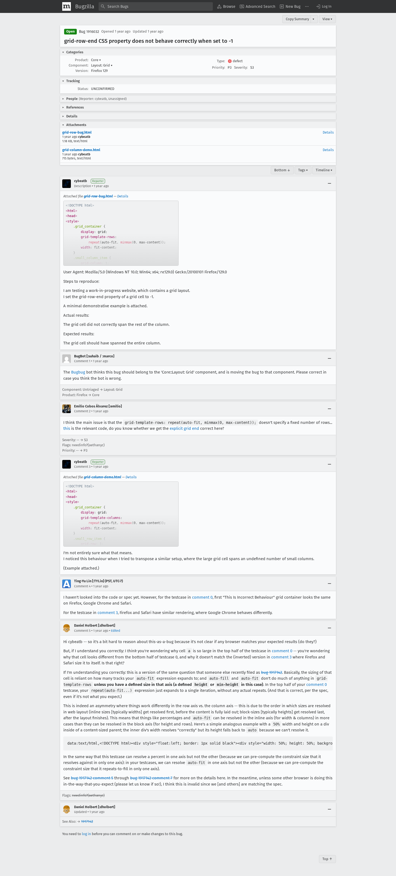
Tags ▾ (303, 170)
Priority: (218, 67)
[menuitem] (226, 6)
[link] (121, 233)
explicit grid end (184, 428)
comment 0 (202, 597)
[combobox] (156, 6)
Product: (81, 60)
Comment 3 (82, 467)
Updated (80, 812)
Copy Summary (297, 19)
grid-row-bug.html (77, 132)
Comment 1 (82, 361)
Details (328, 132)
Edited (115, 631)
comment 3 (108, 612)
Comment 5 (82, 631)
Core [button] (96, 60)
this (66, 428)
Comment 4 (82, 586)
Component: (78, 65)
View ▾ (327, 19)
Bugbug (78, 372)
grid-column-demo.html (81, 150)
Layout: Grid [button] (102, 65)
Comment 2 (82, 411)
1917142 (87, 821)
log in (86, 834)
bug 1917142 (271, 672)
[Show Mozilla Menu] (66, 6)
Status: (83, 89)
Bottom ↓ (282, 170)
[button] (323, 6)
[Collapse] (329, 183)
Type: (221, 61)
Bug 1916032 (89, 31)
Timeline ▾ (324, 170)
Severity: (241, 67)
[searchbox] (156, 6)
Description (82, 186)
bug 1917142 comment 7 (151, 778)
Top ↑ (327, 859)
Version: (81, 71)
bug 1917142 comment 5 (92, 778)
